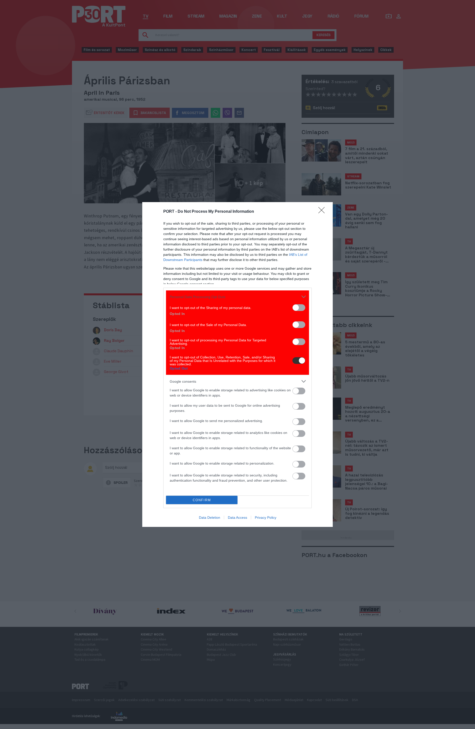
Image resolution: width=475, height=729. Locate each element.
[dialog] (237, 364)
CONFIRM (202, 500)
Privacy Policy (265, 517)
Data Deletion (209, 517)
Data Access (237, 517)
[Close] (323, 211)
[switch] (298, 307)
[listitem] (237, 296)
